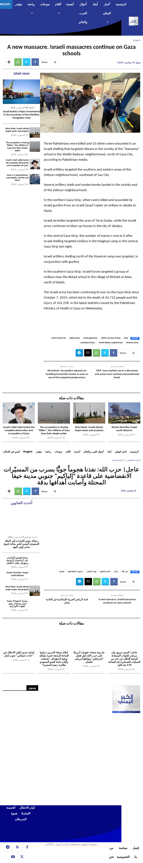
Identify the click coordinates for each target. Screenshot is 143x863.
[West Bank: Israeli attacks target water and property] (35, 132)
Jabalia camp (75, 338)
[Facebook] (35, 62)
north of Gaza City (58, 338)
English (136, 41)
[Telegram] (79, 353)
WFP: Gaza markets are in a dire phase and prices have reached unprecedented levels (117, 374)
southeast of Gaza (88, 343)
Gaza (126, 338)
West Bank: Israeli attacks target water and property (89, 429)
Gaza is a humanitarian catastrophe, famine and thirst (17, 178)
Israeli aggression (90, 338)
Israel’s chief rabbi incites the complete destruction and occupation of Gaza (17, 163)
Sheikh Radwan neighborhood (111, 343)
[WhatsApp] (18, 62)
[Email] (88, 353)
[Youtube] (13, 856)
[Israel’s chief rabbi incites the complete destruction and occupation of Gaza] (35, 164)
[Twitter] (26, 62)
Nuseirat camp (132, 343)
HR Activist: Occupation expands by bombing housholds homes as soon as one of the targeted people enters (67, 374)
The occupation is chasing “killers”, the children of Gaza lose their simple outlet (54, 430)
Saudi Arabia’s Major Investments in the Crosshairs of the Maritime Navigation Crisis (21, 114)
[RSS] (17, 847)
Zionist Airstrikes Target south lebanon (124, 429)
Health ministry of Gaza (110, 338)
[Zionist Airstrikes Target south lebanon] (124, 413)
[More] (9, 62)
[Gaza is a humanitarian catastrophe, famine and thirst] (35, 179)
